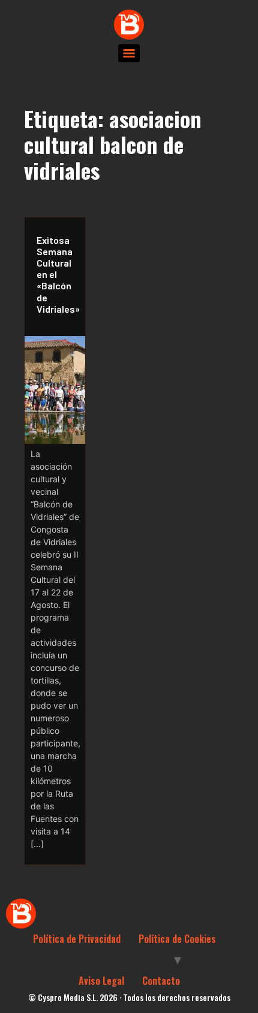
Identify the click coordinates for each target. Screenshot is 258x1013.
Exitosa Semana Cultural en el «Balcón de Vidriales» (58, 274)
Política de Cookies (177, 939)
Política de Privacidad (77, 939)
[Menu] (129, 53)
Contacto (161, 980)
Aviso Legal (101, 980)
